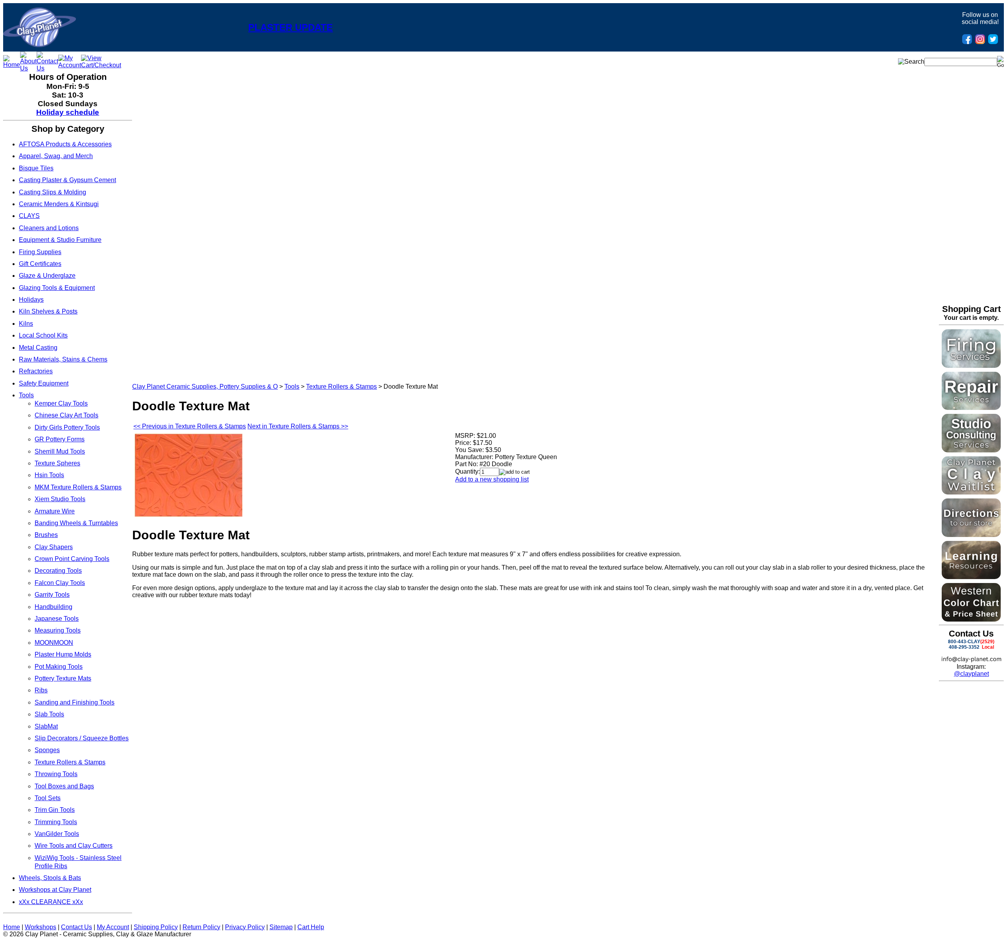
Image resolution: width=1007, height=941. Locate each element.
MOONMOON (54, 642)
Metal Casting (38, 347)
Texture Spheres (57, 463)
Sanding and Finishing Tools (74, 702)
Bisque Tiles (36, 168)
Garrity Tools (52, 594)
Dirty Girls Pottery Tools (67, 427)
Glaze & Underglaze (47, 275)
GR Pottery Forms (60, 439)
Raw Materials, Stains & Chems (63, 359)
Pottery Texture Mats (63, 678)
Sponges (47, 750)
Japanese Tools (57, 618)
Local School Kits (43, 335)
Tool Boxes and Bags (64, 786)
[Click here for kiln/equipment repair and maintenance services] (971, 407)
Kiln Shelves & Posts (48, 311)
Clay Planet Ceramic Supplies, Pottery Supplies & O (205, 386)
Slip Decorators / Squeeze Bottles (82, 738)
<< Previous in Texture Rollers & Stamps (189, 426)
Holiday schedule (67, 112)
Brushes (46, 534)
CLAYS (29, 215)
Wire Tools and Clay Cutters (74, 845)
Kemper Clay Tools (61, 403)
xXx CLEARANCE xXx (51, 902)
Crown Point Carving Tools (72, 558)
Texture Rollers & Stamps (70, 762)
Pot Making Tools (59, 666)
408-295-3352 (964, 647)
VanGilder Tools (57, 833)
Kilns (26, 323)
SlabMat (46, 726)
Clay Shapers (54, 547)
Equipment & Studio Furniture (60, 239)
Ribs (41, 690)
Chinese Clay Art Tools (66, 415)
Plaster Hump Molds (63, 654)
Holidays (31, 299)
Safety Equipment (43, 383)
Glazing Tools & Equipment (57, 287)
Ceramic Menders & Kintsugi (59, 204)
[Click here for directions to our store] (971, 534)
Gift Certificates (40, 263)
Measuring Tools (58, 630)
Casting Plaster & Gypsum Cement (67, 180)
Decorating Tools (58, 570)
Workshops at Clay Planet (55, 889)
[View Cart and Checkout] (101, 65)
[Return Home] (39, 45)
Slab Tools (49, 714)
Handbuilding (53, 606)
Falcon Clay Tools (60, 582)
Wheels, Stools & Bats (50, 878)
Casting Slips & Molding (52, 192)
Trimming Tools (56, 822)
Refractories (36, 371)
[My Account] (69, 65)
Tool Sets (48, 798)
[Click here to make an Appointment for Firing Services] (971, 365)
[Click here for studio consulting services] (971, 450)
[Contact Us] (47, 68)
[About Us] (28, 68)
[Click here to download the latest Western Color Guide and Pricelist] (971, 619)
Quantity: (467, 471)
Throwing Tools (56, 774)
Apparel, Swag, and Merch (56, 156)
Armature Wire (55, 511)
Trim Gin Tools (55, 809)
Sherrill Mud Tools (60, 451)
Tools (26, 395)
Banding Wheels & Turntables (76, 523)
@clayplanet (971, 673)
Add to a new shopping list (492, 479)
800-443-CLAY (964, 641)
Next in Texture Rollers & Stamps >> (297, 426)
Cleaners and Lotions (49, 228)
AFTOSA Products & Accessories (65, 144)
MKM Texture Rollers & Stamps (78, 487)
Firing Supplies (40, 252)
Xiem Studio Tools (60, 499)
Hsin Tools (49, 475)
